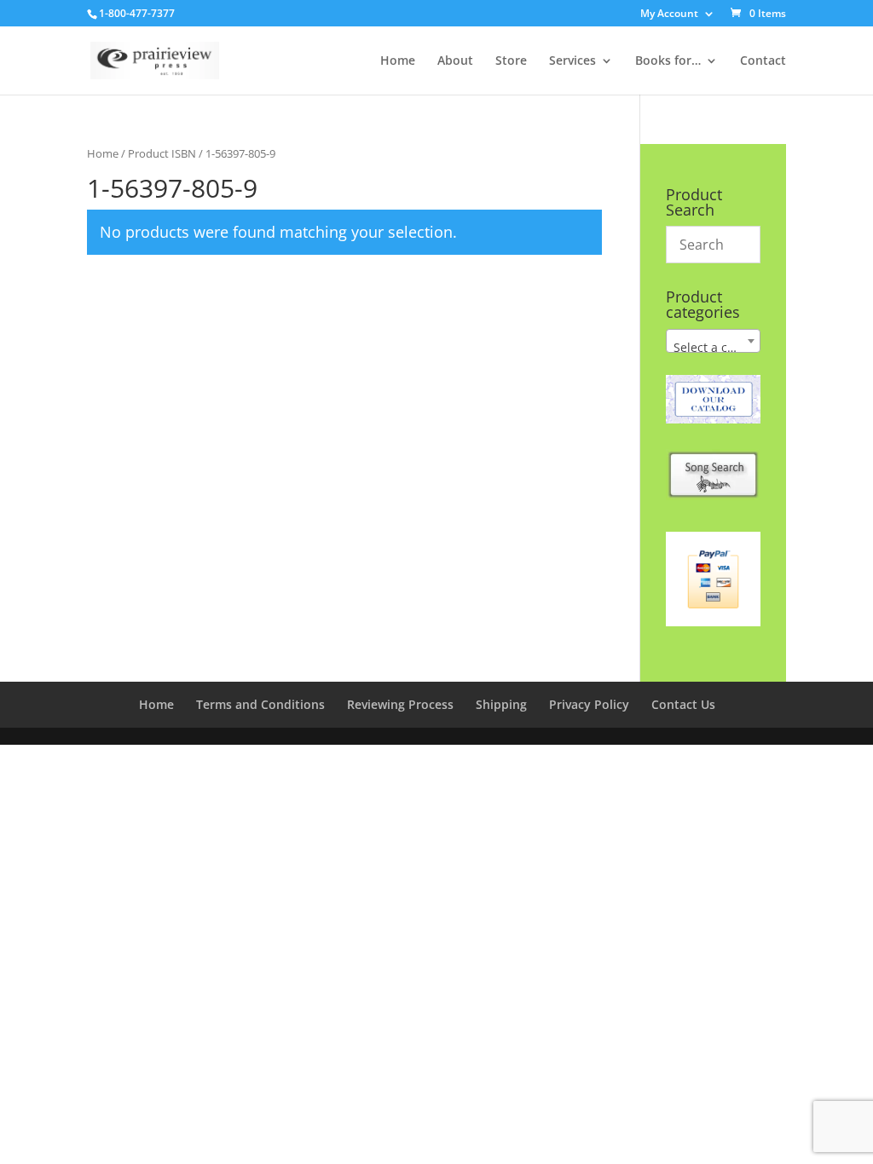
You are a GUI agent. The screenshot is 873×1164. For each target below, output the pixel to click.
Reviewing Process (400, 704)
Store (511, 61)
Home (397, 61)
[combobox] (713, 341)
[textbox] (713, 348)
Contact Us (683, 704)
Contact (763, 61)
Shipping (501, 704)
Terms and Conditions (260, 704)
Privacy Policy (589, 704)
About (455, 61)
